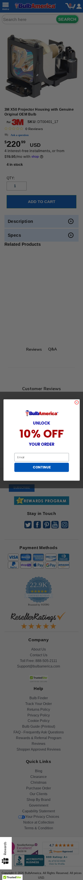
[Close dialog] (76, 402)
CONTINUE (41, 467)
